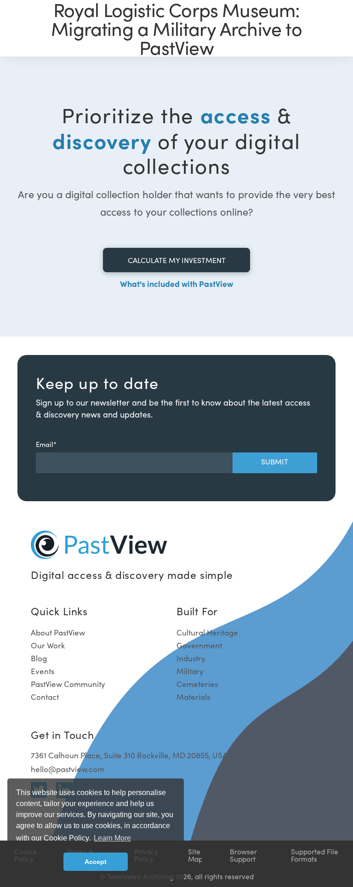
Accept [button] (96, 861)
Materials (193, 697)
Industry (190, 658)
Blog (39, 658)
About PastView (58, 632)
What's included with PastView (176, 283)
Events (42, 671)
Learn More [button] (112, 838)
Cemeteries (197, 684)
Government (199, 645)
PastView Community (68, 684)
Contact (45, 697)
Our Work (48, 645)
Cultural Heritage (207, 632)
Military (190, 671)
